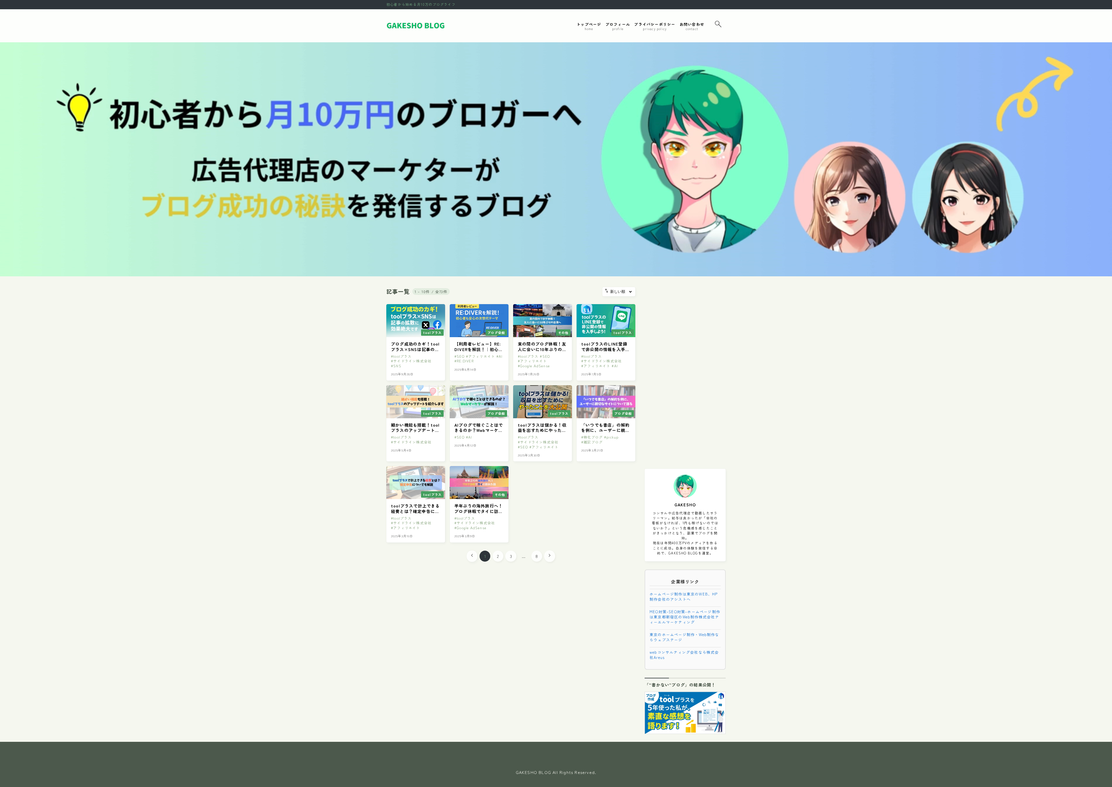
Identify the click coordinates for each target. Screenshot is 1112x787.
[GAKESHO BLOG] (416, 26)
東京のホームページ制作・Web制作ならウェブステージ (684, 637)
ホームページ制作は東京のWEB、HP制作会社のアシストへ (684, 596)
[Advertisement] (685, 374)
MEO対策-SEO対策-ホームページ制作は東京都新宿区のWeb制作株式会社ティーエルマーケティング (685, 617)
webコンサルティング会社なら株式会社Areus (684, 654)
